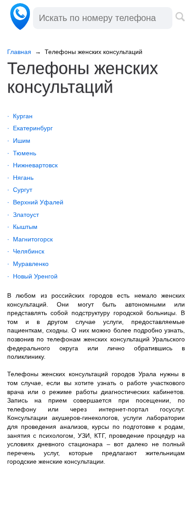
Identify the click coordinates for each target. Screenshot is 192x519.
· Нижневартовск (32, 165)
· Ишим (18, 140)
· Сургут (19, 189)
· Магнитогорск (30, 239)
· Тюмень (21, 153)
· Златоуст (23, 214)
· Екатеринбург (30, 128)
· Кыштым (22, 226)
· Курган (20, 116)
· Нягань (20, 177)
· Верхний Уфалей (35, 202)
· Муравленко (28, 263)
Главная (19, 51)
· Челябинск (25, 251)
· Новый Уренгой (32, 276)
